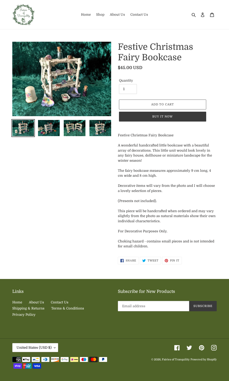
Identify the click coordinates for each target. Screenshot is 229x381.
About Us (36, 302)
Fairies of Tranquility (176, 359)
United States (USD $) (34, 348)
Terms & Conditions (67, 308)
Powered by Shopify (204, 359)
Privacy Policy (24, 315)
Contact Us (59, 302)
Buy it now (162, 116)
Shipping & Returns (28, 308)
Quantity (126, 80)
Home (17, 302)
